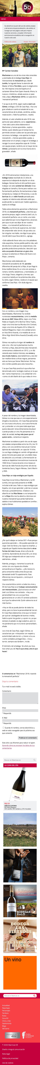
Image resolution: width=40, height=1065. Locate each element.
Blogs (4, 1026)
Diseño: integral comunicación (13, 1049)
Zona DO (5, 1018)
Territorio (5, 1013)
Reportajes (6, 1008)
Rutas (4, 1015)
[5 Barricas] (27, 7)
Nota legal (6, 1053)
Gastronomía (6, 1023)
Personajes (6, 1010)
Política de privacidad (10, 1058)
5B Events (5, 1028)
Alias (4, 707)
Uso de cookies (7, 1062)
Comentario (6, 691)
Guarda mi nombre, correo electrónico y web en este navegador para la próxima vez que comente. (18, 730)
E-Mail (4, 717)
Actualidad (6, 1005)
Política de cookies (10, 41)
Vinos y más (6, 1021)
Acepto (26, 41)
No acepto (32, 41)
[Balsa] (20, 784)
